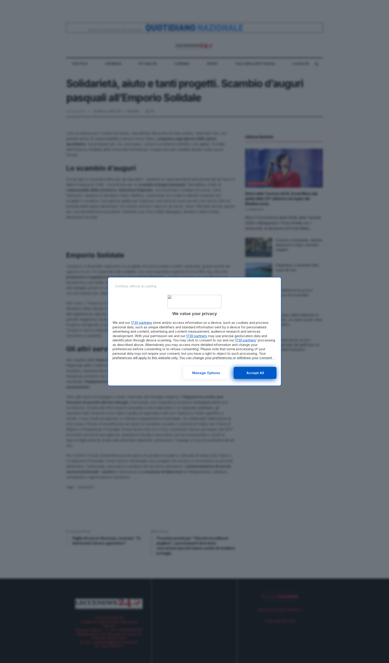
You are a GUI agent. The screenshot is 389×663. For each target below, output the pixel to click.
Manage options (206, 373)
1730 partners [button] (141, 322)
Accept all (255, 373)
